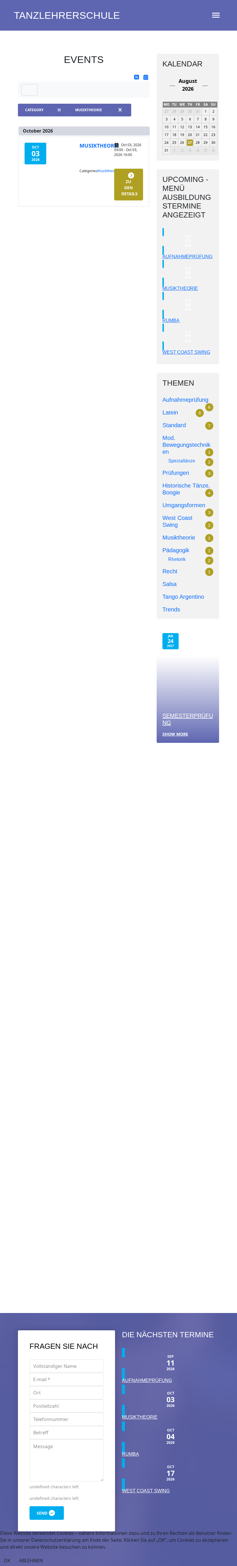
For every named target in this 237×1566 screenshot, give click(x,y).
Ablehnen (31, 1560)
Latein (170, 412)
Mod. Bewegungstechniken (186, 445)
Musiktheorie (99, 145)
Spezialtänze (181, 460)
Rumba (170, 320)
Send (42, 1513)
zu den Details (129, 187)
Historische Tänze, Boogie (51, 963)
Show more (175, 734)
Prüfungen (175, 473)
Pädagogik (175, 550)
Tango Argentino (183, 597)
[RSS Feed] (137, 77)
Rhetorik (177, 559)
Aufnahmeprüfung (187, 256)
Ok (7, 1560)
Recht (169, 571)
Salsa (169, 584)
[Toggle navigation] (29, 90)
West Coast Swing (186, 352)
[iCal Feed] (145, 77)
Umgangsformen (183, 505)
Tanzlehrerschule (67, 15)
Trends (171, 609)
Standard (174, 425)
